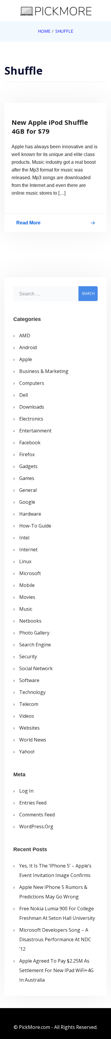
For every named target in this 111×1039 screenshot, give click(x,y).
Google (27, 502)
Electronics (31, 418)
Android (28, 347)
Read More (28, 224)
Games (26, 478)
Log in (26, 791)
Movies (27, 597)
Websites (29, 728)
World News (32, 739)
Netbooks (30, 621)
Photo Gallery (34, 632)
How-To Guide (35, 525)
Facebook (30, 442)
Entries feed (32, 802)
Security (28, 656)
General (28, 490)
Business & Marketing (43, 371)
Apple (25, 359)
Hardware (30, 514)
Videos (26, 716)
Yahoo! (26, 751)
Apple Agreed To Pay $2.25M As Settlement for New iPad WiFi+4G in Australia (56, 970)
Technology (32, 692)
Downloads (31, 407)
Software (29, 680)
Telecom (28, 704)
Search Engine (35, 644)
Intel (24, 537)
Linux (25, 561)
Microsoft (30, 573)
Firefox (27, 454)
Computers (31, 383)
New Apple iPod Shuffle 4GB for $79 (50, 127)
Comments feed (37, 814)
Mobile (27, 585)
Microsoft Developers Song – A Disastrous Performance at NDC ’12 (55, 939)
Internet (28, 549)
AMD (24, 335)
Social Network (36, 668)
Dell (23, 395)
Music (25, 609)
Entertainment (35, 430)
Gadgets (28, 466)
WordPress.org (36, 826)
